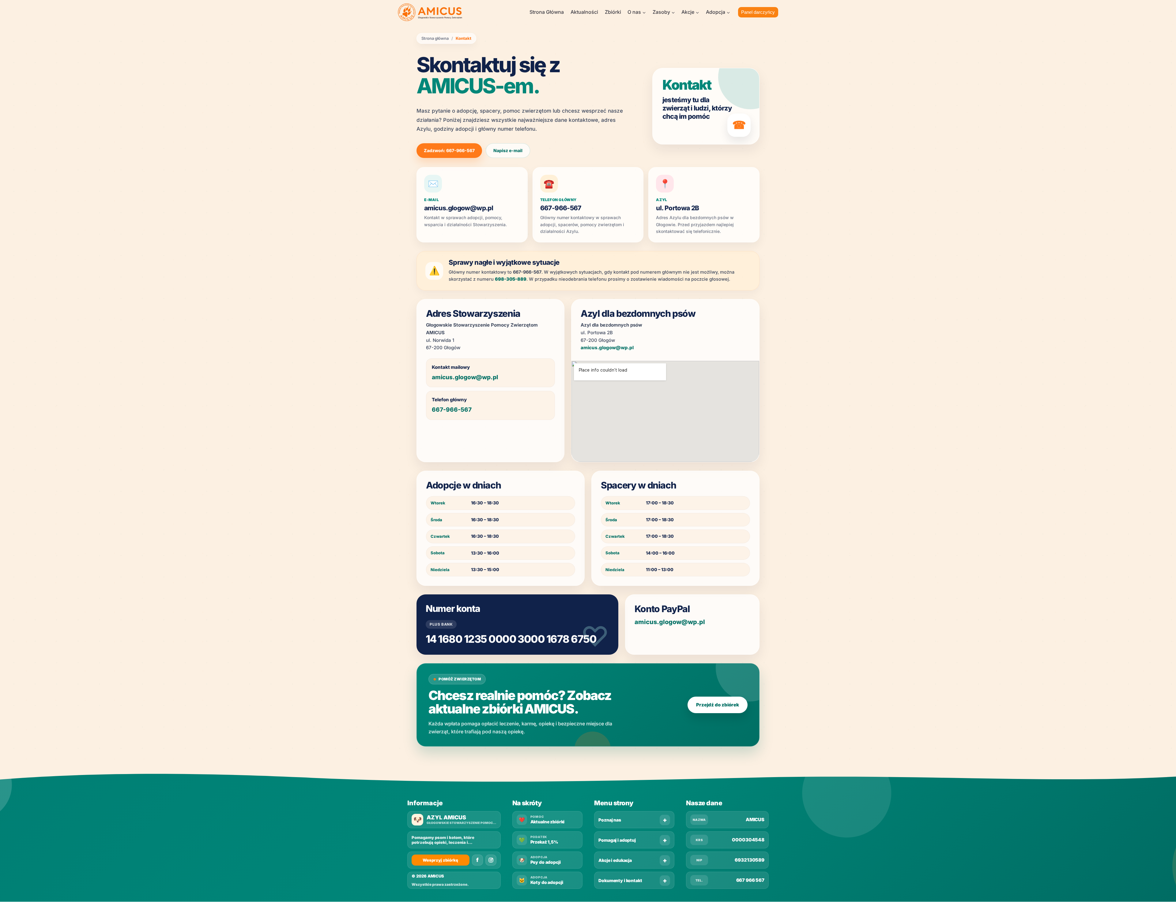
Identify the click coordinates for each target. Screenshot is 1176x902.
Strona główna (435, 38)
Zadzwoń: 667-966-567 (449, 150)
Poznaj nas (609, 819)
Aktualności (584, 12)
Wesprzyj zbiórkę (440, 860)
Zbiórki (613, 12)
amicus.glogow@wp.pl (458, 208)
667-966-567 (560, 208)
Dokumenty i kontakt (620, 880)
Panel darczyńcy (758, 12)
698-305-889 (510, 279)
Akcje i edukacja (615, 860)
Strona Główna (547, 12)
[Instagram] (490, 860)
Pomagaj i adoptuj (617, 840)
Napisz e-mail (507, 150)
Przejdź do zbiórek (717, 705)
